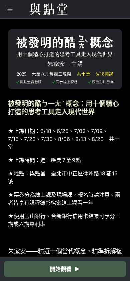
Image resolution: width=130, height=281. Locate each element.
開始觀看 (60, 269)
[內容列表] (10, 9)
